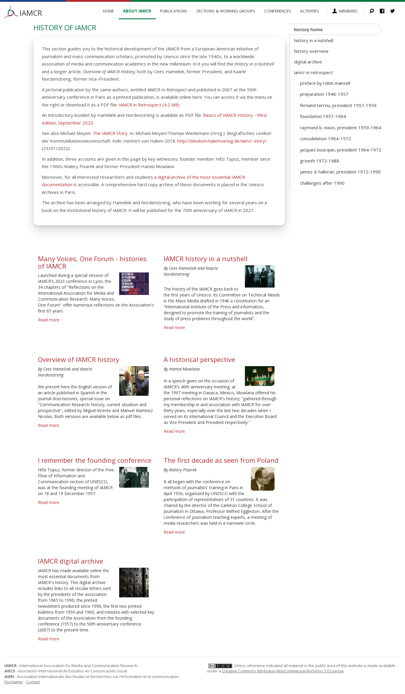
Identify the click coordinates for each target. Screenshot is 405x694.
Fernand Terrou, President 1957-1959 (338, 105)
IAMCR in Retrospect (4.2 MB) (149, 105)
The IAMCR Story (110, 133)
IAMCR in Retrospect (313, 72)
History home (308, 29)
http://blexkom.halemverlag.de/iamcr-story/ (222, 141)
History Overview (311, 51)
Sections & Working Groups (225, 11)
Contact (33, 682)
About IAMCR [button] (137, 11)
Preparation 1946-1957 (324, 94)
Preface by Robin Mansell (325, 83)
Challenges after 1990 (322, 183)
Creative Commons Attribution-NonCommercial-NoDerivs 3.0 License (283, 671)
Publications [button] (173, 11)
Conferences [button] (277, 11)
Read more (48, 320)
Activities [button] (309, 11)
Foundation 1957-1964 (323, 116)
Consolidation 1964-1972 (325, 138)
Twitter (395, 11)
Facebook (385, 11)
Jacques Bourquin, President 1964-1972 (340, 150)
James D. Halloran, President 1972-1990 (340, 172)
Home (108, 11)
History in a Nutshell (313, 40)
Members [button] (348, 11)
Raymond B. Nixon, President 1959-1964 (340, 127)
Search (374, 11)
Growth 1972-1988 (319, 161)
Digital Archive (308, 62)
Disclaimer (13, 682)
